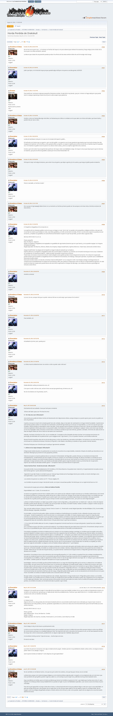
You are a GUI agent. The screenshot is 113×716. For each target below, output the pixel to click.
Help (92, 714)
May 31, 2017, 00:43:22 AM (30, 405)
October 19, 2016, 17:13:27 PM (31, 90)
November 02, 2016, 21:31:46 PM (31, 361)
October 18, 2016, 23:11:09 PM (31, 67)
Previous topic (94, 37)
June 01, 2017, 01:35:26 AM (30, 669)
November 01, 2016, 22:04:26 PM (31, 271)
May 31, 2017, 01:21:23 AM (30, 587)
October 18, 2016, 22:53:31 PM (31, 46)
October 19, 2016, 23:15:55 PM (31, 180)
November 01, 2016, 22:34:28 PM (31, 315)
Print (103, 42)
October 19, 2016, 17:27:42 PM (31, 115)
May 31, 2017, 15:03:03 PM (30, 646)
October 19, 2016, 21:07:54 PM (31, 159)
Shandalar (13, 68)
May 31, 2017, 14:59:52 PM (30, 623)
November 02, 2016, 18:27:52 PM (31, 338)
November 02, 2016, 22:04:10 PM (31, 382)
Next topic (102, 37)
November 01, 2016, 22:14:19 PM (31, 294)
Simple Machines (17, 714)
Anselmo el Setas (16, 47)
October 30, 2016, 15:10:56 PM (31, 224)
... (21, 42)
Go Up (8, 697)
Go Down (9, 42)
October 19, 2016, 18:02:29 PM (31, 136)
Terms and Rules (98, 714)
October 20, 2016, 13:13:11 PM (31, 203)
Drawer (12, 91)
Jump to (82, 704)
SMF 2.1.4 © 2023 (9, 714)
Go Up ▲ (105, 714)
